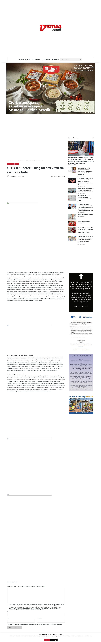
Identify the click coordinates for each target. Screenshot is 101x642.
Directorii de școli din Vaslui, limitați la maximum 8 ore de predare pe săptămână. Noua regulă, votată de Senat (85, 230)
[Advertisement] (50, 10)
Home (9, 161)
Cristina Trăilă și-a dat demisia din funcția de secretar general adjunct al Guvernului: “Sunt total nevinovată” (84, 171)
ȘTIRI (21, 59)
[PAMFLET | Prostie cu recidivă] (72, 216)
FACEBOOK (56, 59)
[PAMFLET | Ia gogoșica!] (72, 223)
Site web (39, 618)
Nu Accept (53, 640)
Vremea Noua (13, 176)
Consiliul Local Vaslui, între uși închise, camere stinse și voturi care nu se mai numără (85, 190)
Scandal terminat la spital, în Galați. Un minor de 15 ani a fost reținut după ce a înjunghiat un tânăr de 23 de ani (85, 181)
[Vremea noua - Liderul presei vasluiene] (50, 28)
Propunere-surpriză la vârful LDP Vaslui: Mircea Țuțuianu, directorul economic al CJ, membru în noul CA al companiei (85, 240)
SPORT (28, 59)
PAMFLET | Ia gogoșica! (83, 221)
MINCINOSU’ (36, 59)
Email (8, 618)
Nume (8, 611)
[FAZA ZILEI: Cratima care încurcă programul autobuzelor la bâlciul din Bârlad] (72, 198)
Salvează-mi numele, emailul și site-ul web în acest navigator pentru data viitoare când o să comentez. (35, 624)
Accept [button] (47, 640)
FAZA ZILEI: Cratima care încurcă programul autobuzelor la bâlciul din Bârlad (84, 198)
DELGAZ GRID (46, 59)
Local (17, 164)
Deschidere (15, 161)
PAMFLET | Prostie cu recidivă (85, 214)
